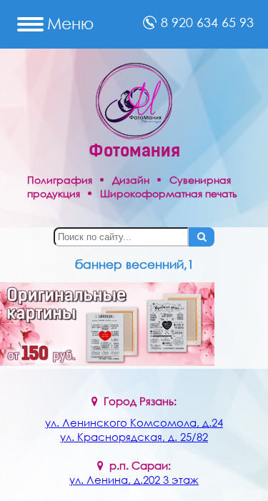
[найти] (201, 237)
